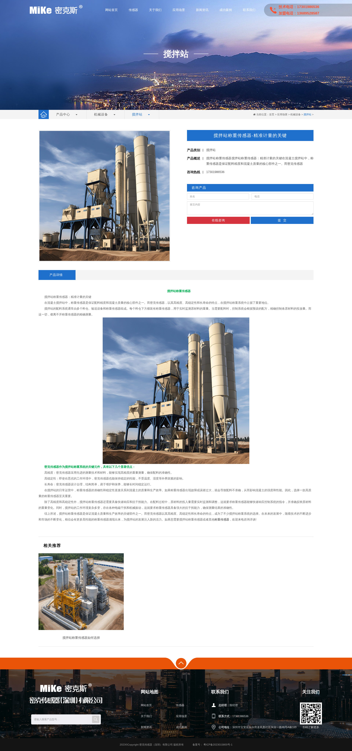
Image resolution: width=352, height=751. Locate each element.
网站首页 (146, 705)
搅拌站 (307, 114)
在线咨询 (218, 220)
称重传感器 (221, 519)
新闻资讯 (146, 727)
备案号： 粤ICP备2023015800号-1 (212, 744)
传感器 (180, 705)
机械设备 (295, 114)
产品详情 (56, 275)
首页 (271, 114)
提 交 (282, 220)
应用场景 (282, 114)
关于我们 (146, 716)
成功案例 (181, 727)
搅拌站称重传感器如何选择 (81, 638)
